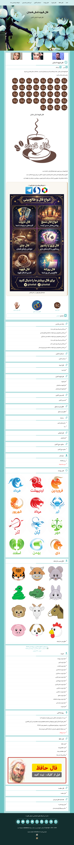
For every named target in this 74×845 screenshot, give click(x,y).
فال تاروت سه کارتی (61, 673)
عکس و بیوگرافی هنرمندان (59, 808)
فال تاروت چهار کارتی (61, 677)
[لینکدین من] (18, 822)
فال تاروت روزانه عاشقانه (59, 699)
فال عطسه (63, 793)
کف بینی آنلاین (62, 400)
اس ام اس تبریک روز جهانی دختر (58, 343)
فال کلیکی (63, 438)
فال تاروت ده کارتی (61, 691)
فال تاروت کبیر (62, 662)
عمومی (58, 315)
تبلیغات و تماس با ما (15, 2)
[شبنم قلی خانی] (16, 56)
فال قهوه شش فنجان (37, 12)
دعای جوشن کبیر (61, 423)
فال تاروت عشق (62, 695)
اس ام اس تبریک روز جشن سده (58, 329)
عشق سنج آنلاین (62, 449)
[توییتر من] (32, 822)
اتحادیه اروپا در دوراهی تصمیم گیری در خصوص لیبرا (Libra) (51, 725)
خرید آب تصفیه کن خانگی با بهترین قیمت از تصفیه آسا (53, 717)
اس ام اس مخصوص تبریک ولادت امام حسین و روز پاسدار (52, 347)
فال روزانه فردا (62, 804)
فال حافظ (61, 2)
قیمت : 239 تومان (37, 648)
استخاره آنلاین (37, 2)
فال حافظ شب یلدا (61, 751)
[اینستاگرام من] (41, 822)
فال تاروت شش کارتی (60, 684)
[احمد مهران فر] (58, 56)
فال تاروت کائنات (61, 666)
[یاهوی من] (56, 822)
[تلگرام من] (51, 822)
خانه (67, 2)
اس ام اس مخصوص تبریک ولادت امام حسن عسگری (53, 336)
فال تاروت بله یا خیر (61, 703)
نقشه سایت (30, 831)
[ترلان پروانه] (37, 56)
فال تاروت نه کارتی (61, 688)
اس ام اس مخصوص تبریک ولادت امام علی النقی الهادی (53, 332)
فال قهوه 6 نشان (57, 62)
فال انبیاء (63, 370)
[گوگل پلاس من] (27, 822)
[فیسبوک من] (46, 822)
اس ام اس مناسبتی (26, 2)
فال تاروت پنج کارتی (61, 680)
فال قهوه (63, 381)
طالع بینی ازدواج (62, 411)
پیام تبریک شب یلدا (61, 755)
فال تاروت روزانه (61, 658)
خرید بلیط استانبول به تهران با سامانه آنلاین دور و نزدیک (52, 729)
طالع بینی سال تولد (61, 641)
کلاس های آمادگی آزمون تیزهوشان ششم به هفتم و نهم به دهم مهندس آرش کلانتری (45, 721)
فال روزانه (46, 2)
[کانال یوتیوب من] (23, 822)
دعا (65, 426)
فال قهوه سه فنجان (61, 385)
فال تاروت (53, 2)
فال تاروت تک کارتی (61, 669)
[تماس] (37, 822)
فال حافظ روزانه (62, 747)
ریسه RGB (63, 460)
